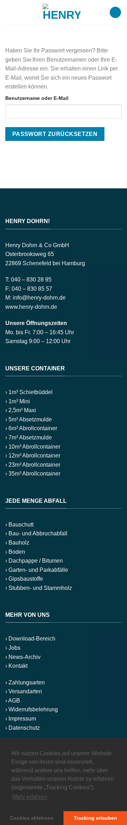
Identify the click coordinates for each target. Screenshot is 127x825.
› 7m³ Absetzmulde (28, 437)
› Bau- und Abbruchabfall (36, 533)
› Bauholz (17, 543)
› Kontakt (16, 666)
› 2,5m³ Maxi (20, 410)
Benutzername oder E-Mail (36, 98)
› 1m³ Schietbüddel (29, 392)
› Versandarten (23, 691)
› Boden (15, 552)
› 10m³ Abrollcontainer (32, 447)
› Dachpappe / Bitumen (34, 561)
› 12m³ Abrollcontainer (32, 456)
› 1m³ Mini (17, 401)
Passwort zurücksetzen (55, 134)
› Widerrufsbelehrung (31, 709)
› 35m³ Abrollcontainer (32, 474)
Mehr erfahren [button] (29, 797)
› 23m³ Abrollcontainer (32, 465)
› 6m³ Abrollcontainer (31, 428)
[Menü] (9, 12)
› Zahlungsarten (25, 682)
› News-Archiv (23, 657)
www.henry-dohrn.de (31, 307)
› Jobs (12, 648)
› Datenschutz (22, 728)
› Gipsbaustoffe (24, 579)
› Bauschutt (19, 525)
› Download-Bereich (30, 639)
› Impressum (20, 719)
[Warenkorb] (115, 12)
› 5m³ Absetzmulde (28, 419)
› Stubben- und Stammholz (38, 588)
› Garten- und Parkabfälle (36, 570)
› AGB (12, 701)
